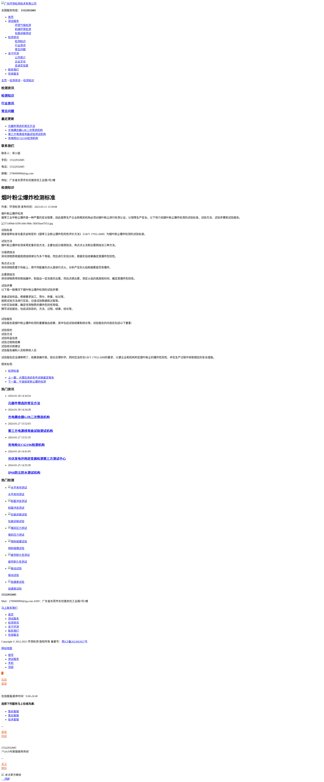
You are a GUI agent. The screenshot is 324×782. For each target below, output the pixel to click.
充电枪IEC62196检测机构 (23, 138)
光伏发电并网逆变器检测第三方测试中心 (37, 458)
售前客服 (13, 711)
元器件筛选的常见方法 (21, 126)
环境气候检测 (23, 25)
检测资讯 (13, 37)
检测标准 (13, 370)
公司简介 (20, 57)
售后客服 (13, 715)
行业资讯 (20, 45)
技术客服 (13, 719)
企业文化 (20, 61)
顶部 (11, 667)
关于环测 (13, 53)
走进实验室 (21, 65)
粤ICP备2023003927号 (74, 641)
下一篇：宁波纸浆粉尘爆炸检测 (27, 381)
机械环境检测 (23, 29)
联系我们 (13, 69)
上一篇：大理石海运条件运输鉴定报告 (31, 377)
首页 (11, 17)
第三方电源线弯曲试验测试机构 (27, 134)
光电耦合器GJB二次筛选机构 (25, 130)
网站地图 (6, 648)
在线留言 (13, 73)
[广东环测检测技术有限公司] (18, 3)
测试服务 (13, 21)
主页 (4, 80)
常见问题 (20, 49)
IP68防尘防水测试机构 (24, 472)
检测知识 (20, 41)
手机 (11, 663)
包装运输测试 (23, 33)
